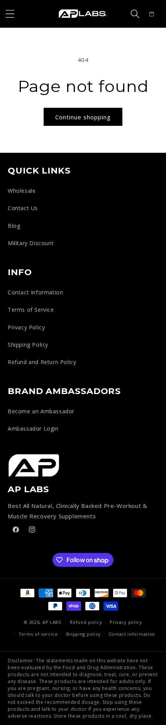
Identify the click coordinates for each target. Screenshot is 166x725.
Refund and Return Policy (42, 362)
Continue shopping (83, 117)
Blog (14, 225)
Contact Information (35, 292)
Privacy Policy (26, 327)
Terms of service (38, 634)
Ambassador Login (33, 428)
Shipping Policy (28, 344)
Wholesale (22, 190)
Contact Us (23, 208)
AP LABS (51, 622)
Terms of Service (31, 309)
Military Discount (31, 243)
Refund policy (86, 622)
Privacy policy (126, 622)
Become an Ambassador (41, 411)
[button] (10, 14)
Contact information (131, 634)
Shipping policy (83, 634)
